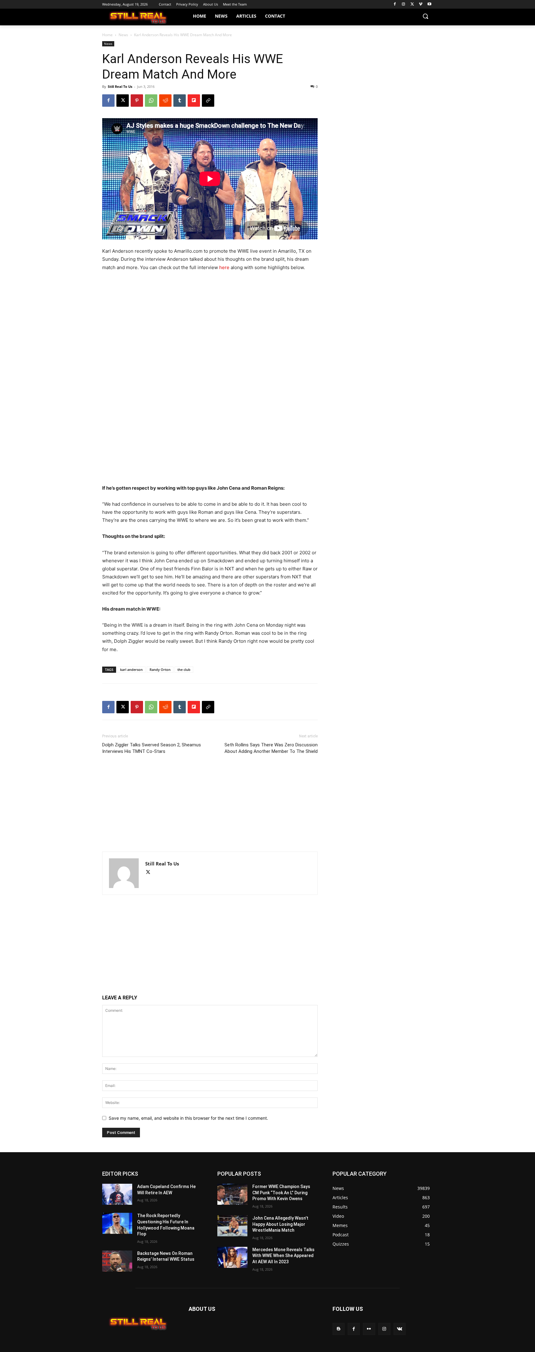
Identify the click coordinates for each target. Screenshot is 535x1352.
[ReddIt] (165, 100)
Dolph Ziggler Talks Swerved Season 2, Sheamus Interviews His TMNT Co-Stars (151, 748)
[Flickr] (369, 1329)
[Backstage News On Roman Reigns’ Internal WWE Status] (117, 1261)
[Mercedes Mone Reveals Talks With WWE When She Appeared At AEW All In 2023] (232, 1257)
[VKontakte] (400, 1329)
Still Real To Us (120, 86)
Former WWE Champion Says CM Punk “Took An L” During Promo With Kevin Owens (281, 1192)
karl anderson (131, 669)
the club (183, 669)
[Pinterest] (137, 100)
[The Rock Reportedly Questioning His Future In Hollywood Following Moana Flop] (117, 1223)
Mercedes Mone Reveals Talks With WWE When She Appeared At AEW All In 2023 (283, 1255)
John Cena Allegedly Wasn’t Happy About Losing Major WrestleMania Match (280, 1224)
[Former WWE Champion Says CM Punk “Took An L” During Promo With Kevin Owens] (232, 1194)
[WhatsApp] (151, 100)
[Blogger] (339, 1329)
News (123, 34)
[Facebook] (394, 4)
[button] (425, 16)
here (224, 267)
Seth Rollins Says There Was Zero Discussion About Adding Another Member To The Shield (271, 748)
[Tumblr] (179, 100)
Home (107, 34)
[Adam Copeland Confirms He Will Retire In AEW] (117, 1194)
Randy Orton (160, 669)
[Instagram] (403, 4)
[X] (412, 4)
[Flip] (194, 100)
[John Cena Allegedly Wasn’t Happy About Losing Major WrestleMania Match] (232, 1225)
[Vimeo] (420, 4)
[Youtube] (429, 4)
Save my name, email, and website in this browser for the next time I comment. (188, 1118)
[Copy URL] (208, 100)
